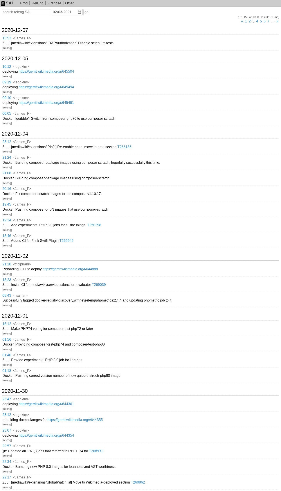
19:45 (6, 204)
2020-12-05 (15, 58)
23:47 (6, 399)
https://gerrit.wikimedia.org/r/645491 (46, 103)
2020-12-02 (15, 256)
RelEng (37, 3)
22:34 (6, 461)
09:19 (6, 82)
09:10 (6, 98)
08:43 (6, 295)
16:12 (6, 324)
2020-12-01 (15, 316)
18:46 (6, 236)
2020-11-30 (15, 391)
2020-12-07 (15, 30)
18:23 (6, 280)
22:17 (6, 477)
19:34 (6, 220)
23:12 (6, 142)
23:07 (6, 430)
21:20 (6, 264)
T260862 (138, 482)
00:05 (6, 113)
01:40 (6, 355)
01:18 (6, 371)
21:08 (6, 173)
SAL (10, 3)
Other (69, 3)
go (86, 12)
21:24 (6, 157)
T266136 (124, 147)
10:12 (6, 66)
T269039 (99, 285)
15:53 (6, 38)
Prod (24, 3)
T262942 (66, 241)
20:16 (6, 189)
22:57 (6, 446)
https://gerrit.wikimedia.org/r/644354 (46, 435)
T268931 (96, 451)
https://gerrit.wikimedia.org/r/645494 (46, 87)
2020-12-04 (15, 134)
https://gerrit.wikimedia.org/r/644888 (70, 269)
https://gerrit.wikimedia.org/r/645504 (46, 71)
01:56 (6, 339)
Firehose (54, 3)
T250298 (94, 225)
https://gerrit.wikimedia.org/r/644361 (46, 404)
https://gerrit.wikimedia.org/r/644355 (75, 420)
